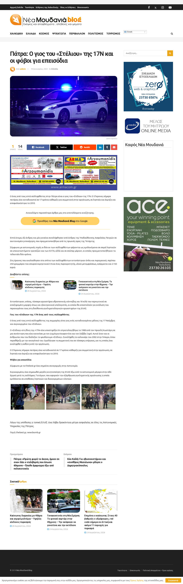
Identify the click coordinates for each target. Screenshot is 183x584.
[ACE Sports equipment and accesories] (148, 234)
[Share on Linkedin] (100, 147)
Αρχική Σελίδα (16, 7)
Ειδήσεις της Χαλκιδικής (47, 7)
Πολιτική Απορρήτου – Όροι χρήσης (158, 570)
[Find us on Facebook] (149, 7)
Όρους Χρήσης (137, 580)
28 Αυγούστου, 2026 (36, 291)
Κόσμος (44, 33)
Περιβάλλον (77, 33)
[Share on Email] (114, 147)
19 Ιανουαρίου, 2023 (39, 69)
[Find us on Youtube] (170, 7)
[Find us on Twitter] (155, 7)
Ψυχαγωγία (59, 33)
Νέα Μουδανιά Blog (24, 570)
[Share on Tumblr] (107, 147)
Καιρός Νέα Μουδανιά (144, 145)
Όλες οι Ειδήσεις (68, 7)
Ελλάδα (31, 33)
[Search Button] (172, 33)
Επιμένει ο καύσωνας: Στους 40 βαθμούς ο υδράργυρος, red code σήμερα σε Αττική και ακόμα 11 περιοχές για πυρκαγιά (100, 522)
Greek (129, 32)
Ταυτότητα (29, 7)
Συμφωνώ (173, 580)
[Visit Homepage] (45, 20)
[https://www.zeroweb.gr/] (148, 86)
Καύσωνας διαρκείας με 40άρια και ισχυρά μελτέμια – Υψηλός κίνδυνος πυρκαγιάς (42, 284)
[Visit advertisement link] (63, 172)
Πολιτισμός (95, 33)
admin (23, 69)
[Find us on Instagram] (162, 7)
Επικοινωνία (83, 7)
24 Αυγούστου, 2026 (89, 294)
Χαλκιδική (16, 33)
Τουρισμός (113, 33)
